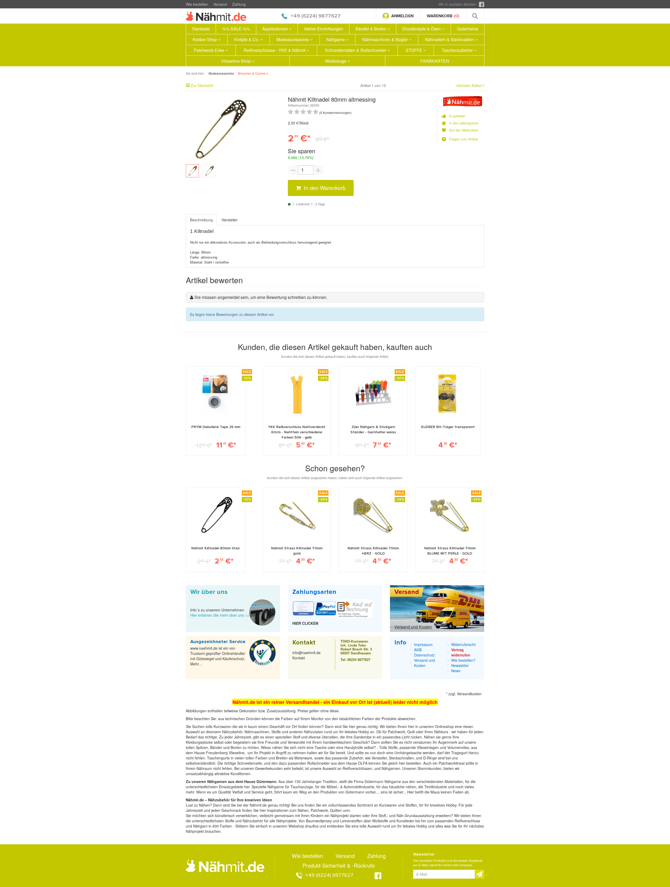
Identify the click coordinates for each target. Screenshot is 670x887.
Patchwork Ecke (209, 50)
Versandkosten (469, 693)
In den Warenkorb (323, 187)
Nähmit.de (258, 805)
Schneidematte (249, 763)
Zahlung (239, 4)
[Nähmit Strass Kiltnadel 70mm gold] (297, 515)
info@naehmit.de (306, 652)
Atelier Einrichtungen (323, 29)
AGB (418, 649)
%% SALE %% (236, 29)
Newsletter (460, 665)
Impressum (423, 644)
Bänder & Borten (371, 29)
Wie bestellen (197, 4)
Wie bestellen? (463, 660)
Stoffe (393, 747)
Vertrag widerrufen (460, 652)
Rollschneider (319, 763)
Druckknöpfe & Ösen (422, 29)
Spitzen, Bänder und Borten (219, 747)
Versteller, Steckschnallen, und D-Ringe (404, 757)
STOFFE (414, 50)
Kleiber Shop (205, 39)
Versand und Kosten (413, 627)
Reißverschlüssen (357, 768)
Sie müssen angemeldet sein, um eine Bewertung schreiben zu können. (260, 297)
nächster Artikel (469, 85)
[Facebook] (481, 4)
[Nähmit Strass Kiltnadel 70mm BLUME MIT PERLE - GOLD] (450, 515)
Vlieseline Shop (236, 61)
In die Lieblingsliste (463, 123)
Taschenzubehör (458, 50)
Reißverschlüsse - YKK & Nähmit (275, 50)
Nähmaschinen (256, 731)
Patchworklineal (452, 763)
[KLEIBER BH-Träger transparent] (448, 394)
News (455, 670)
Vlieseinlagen (428, 747)
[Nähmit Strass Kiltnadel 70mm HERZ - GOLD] (373, 515)
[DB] (462, 100)
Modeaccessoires (293, 39)
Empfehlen (457, 116)
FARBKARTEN (434, 61)
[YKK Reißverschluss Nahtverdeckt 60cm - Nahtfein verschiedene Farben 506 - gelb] (296, 394)
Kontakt (298, 657)
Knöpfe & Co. (247, 39)
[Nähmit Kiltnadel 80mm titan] (216, 515)
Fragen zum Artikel (463, 139)
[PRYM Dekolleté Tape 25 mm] (216, 394)
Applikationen (275, 29)
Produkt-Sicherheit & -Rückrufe (339, 865)
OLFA (363, 763)
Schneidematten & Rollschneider (356, 50)
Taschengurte (219, 757)
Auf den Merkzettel (463, 130)
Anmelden (402, 16)
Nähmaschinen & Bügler (385, 39)
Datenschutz (424, 655)
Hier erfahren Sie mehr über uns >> (219, 615)
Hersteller (230, 219)
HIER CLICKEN (305, 623)
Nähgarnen (390, 768)
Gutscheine (467, 29)
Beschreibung (201, 219)
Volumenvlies (458, 747)
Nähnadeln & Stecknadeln (450, 39)
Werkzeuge (336, 61)
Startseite (201, 29)
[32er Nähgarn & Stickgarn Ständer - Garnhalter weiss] (373, 394)
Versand (220, 4)
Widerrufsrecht (463, 644)
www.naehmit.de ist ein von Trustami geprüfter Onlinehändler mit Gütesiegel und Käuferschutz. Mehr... (217, 655)
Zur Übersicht (202, 85)
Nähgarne (336, 39)
